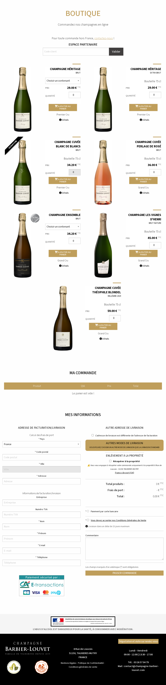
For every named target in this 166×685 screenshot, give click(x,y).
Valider (116, 52)
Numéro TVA (41, 509)
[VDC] (14, 667)
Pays (42, 439)
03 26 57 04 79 (141, 662)
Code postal (42, 452)
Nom (42, 521)
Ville (42, 464)
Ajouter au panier (64, 107)
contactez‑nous (103, 38)
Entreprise (41, 497)
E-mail (42, 545)
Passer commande (125, 573)
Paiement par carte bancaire (104, 511)
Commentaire (92, 535)
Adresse (42, 476)
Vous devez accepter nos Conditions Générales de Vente (118, 520)
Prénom (42, 533)
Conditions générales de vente (83, 666)
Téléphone (42, 557)
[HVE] (41, 667)
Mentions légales (68, 663)
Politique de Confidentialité (91, 663)
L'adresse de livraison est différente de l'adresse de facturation (126, 435)
